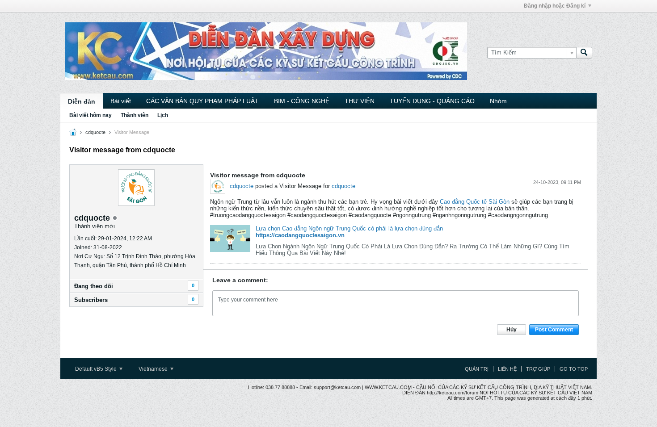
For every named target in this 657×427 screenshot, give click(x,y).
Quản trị (477, 369)
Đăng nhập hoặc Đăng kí (554, 6)
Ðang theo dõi (93, 286)
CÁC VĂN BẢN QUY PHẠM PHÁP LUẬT (202, 101)
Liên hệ (507, 369)
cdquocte (95, 132)
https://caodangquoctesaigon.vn (300, 235)
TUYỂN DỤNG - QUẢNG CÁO (432, 101)
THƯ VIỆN (360, 101)
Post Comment (554, 330)
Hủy (511, 330)
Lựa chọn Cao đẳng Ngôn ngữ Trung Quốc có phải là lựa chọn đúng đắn (349, 228)
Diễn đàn (81, 101)
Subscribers (91, 300)
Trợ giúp (538, 369)
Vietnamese (154, 369)
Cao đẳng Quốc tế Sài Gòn (475, 201)
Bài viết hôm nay (90, 115)
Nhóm (498, 101)
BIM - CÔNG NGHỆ (301, 101)
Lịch (162, 115)
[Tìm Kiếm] (584, 53)
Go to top (574, 369)
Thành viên (134, 115)
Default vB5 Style (96, 369)
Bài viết (120, 101)
